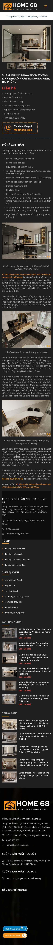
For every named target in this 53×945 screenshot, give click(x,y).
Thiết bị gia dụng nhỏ (14, 612)
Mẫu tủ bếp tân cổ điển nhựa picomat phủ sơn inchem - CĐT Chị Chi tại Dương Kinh (33, 657)
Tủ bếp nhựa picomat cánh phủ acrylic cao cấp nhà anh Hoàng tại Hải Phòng (35, 671)
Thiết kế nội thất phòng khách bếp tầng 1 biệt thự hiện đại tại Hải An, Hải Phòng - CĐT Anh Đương (34, 724)
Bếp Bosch (10, 585)
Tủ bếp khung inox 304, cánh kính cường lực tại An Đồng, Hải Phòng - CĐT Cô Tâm (35, 632)
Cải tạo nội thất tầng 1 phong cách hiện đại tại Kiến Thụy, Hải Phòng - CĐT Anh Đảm (33, 749)
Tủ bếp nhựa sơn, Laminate (17, 559)
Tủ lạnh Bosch (11, 607)
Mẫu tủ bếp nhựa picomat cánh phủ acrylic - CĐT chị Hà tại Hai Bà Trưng (34, 685)
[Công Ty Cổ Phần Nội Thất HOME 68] (20, 6)
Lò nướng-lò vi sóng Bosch (17, 596)
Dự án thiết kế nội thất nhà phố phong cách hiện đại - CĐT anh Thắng (34, 775)
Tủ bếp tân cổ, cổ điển (15, 564)
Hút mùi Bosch (11, 590)
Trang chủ (11, 16)
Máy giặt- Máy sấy (13, 601)
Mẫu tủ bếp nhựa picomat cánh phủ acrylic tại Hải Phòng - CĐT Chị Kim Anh (34, 698)
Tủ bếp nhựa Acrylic (14, 554)
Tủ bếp (21, 16)
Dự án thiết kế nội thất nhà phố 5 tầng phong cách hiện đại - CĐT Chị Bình (35, 736)
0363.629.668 (13, 928)
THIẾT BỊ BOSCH (10, 572)
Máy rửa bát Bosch (13, 580)
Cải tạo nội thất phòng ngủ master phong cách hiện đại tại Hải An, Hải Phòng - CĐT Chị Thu (34, 762)
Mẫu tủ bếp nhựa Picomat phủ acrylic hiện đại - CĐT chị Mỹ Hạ (33, 644)
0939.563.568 (12, 935)
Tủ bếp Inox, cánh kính (36, 16)
